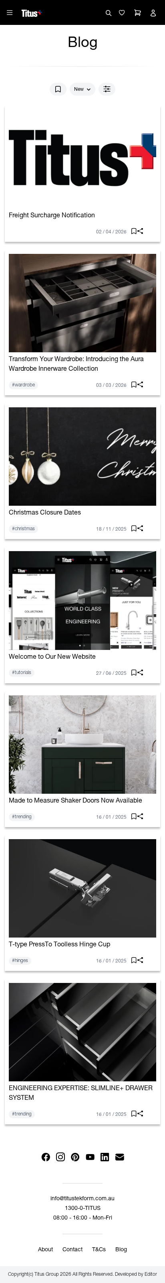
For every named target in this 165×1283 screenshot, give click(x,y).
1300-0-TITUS (83, 1208)
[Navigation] (9, 12)
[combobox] (82, 89)
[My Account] (153, 12)
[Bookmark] (58, 89)
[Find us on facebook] (45, 1157)
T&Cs (99, 1250)
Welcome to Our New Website (52, 657)
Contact (72, 1250)
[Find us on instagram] (60, 1157)
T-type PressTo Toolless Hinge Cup (59, 945)
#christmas (23, 529)
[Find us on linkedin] (105, 1157)
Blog (121, 1250)
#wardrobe (23, 385)
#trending (22, 817)
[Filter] (107, 89)
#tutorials (21, 672)
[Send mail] (120, 1157)
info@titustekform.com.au (82, 1199)
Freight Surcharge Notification (52, 216)
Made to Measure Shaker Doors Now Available (75, 801)
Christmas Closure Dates (45, 513)
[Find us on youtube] (90, 1157)
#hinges (20, 960)
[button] (122, 12)
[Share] (138, 232)
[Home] (32, 12)
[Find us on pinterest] (75, 1157)
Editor (151, 1274)
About (45, 1250)
